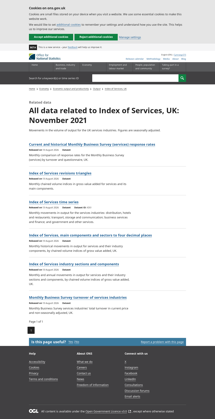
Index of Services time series (54, 202)
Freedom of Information (93, 385)
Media (166, 58)
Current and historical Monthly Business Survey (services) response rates (92, 144)
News (80, 379)
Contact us (84, 373)
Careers (82, 367)
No (77, 342)
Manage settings (130, 37)
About (175, 58)
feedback (72, 47)
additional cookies (69, 24)
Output (97, 88)
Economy (44, 88)
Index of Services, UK (116, 88)
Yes (70, 342)
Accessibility (37, 362)
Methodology (153, 58)
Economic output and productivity (71, 88)
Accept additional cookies (51, 37)
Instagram (131, 367)
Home (35, 64)
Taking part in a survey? (170, 66)
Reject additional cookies (96, 37)
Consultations (134, 385)
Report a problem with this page (162, 342)
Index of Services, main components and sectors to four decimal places (90, 235)
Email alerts (132, 396)
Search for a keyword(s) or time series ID (54, 78)
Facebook (131, 373)
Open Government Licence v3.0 (106, 411)
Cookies (34, 367)
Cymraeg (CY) (180, 54)
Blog (183, 58)
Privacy (33, 373)
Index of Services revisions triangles (60, 173)
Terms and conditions (43, 379)
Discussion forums (137, 391)
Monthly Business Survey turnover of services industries (78, 297)
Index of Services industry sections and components (74, 264)
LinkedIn (130, 379)
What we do (85, 362)
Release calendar (135, 58)
